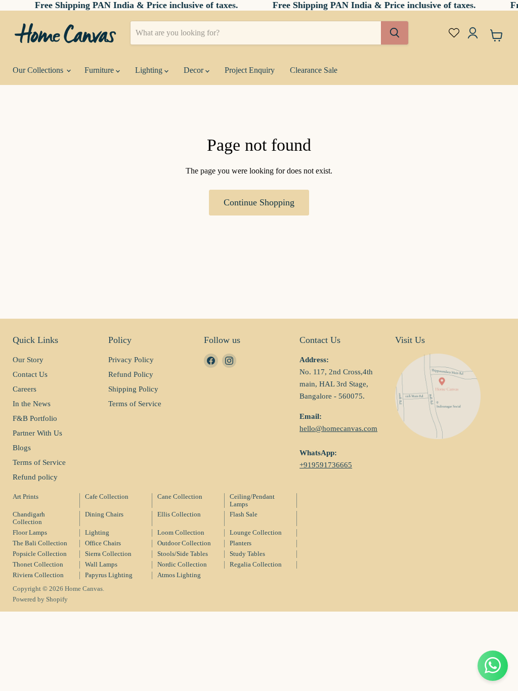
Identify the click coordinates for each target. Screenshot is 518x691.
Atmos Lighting (179, 575)
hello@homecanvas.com (338, 428)
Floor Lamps (30, 532)
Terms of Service (39, 462)
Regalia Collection (256, 564)
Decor (194, 70)
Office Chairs (103, 543)
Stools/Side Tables (182, 553)
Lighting (149, 70)
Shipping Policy (133, 389)
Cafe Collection (106, 496)
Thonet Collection (38, 564)
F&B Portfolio (35, 418)
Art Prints (25, 496)
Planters (240, 543)
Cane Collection (179, 496)
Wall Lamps (101, 564)
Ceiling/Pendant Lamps (252, 500)
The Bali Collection (40, 543)
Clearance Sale (313, 70)
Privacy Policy (131, 360)
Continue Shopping (259, 202)
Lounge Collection (256, 532)
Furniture (100, 70)
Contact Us (30, 374)
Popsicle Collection (40, 553)
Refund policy (35, 477)
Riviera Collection (38, 575)
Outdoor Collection (184, 543)
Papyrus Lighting (109, 575)
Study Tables (247, 553)
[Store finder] (438, 396)
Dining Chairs (104, 514)
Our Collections (39, 70)
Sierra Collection (108, 553)
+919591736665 (325, 465)
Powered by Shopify (40, 599)
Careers (24, 389)
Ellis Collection (179, 514)
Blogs (22, 448)
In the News (32, 404)
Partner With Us (37, 433)
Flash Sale (243, 514)
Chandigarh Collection (29, 518)
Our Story (28, 360)
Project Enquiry (250, 70)
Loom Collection (180, 532)
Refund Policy (130, 374)
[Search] (394, 33)
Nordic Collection (182, 564)
